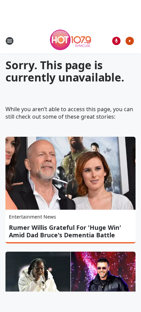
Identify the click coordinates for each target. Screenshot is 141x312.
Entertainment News (32, 216)
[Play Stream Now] (130, 41)
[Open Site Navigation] (9, 41)
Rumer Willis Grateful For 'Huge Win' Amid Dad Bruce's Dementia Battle (65, 231)
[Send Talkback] (116, 41)
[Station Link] (70, 41)
